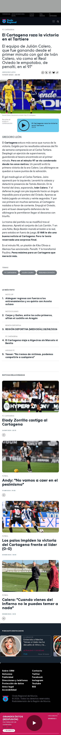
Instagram (37, 680)
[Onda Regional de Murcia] (9, 21)
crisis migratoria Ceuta (17, 15)
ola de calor (32, 15)
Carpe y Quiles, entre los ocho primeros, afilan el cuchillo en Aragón (28, 317)
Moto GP (9, 294)
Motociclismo (11, 311)
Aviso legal (8, 686)
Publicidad (7, 677)
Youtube (36, 683)
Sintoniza (7, 674)
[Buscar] (57, 21)
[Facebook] (50, 72)
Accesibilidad (9, 689)
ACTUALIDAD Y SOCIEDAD (33, 650)
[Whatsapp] (42, 72)
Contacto (37, 670)
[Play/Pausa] (34, 723)
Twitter (36, 674)
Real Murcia (42, 15)
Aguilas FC (10, 350)
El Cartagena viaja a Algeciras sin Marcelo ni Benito (31, 342)
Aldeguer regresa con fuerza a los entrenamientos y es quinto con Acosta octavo (28, 301)
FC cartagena (53, 15)
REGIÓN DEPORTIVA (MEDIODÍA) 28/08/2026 (31, 329)
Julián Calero (28, 272)
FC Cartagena (8, 30)
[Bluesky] (54, 72)
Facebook (37, 677)
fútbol (5, 476)
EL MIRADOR (28, 637)
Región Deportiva (13, 325)
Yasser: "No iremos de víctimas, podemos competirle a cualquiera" (29, 356)
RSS (34, 686)
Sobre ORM (8, 670)
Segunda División (47, 272)
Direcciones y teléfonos (15, 680)
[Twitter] (47, 72)
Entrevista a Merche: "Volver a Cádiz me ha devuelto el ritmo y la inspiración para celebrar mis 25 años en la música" (35, 642)
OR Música (52, 718)
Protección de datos (13, 683)
